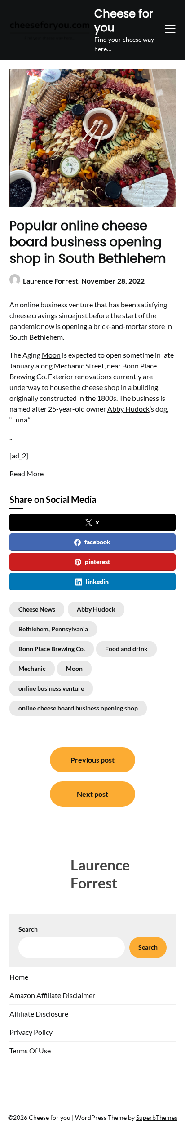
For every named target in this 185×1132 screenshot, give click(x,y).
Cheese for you (123, 21)
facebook (97, 542)
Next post (92, 794)
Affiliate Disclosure (38, 1013)
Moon (51, 355)
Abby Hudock (128, 408)
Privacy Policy (31, 1032)
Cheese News (36, 609)
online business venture (56, 304)
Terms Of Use (30, 1050)
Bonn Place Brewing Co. (51, 649)
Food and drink (126, 649)
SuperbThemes (156, 1117)
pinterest (97, 561)
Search (28, 929)
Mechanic (69, 365)
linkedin (97, 581)
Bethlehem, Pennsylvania (53, 629)
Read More (26, 473)
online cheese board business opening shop (78, 708)
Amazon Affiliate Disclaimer (52, 995)
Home (18, 976)
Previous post (92, 759)
